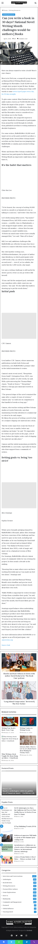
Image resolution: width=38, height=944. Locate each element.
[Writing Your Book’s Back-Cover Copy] (10, 721)
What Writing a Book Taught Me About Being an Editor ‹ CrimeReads (10, 756)
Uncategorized (8, 912)
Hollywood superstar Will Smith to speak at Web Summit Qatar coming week (25, 837)
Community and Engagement (12, 902)
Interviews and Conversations (12, 876)
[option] (19, 784)
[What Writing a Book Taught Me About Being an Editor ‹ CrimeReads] (10, 744)
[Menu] (3, 3)
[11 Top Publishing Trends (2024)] (7, 829)
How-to (5, 895)
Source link (6, 645)
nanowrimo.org (7, 640)
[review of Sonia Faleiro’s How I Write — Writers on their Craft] (7, 860)
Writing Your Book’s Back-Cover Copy (8, 729)
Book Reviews (7, 882)
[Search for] (35, 3)
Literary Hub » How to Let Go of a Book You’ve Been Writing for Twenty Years (28, 749)
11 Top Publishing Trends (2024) (25, 826)
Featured (6, 905)
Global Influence (8, 908)
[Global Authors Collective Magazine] (19, 2)
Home (5, 10)
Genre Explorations (9, 892)
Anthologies (7, 879)
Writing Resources (14, 10)
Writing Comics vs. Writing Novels (26, 729)
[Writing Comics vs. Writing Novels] (28, 721)
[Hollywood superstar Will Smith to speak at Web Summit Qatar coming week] (7, 838)
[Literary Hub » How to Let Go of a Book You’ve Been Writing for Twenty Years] (28, 740)
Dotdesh (29, 930)
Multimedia (6, 899)
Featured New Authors (10, 889)
